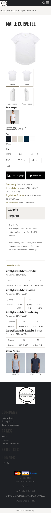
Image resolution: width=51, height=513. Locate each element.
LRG (8, 160)
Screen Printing (12, 188)
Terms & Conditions (10, 425)
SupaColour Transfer (15, 195)
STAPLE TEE (35, 374)
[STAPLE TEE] (35, 363)
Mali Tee (15, 374)
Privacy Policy (8, 421)
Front (12, 84)
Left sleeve (12, 103)
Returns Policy (8, 418)
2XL (32, 160)
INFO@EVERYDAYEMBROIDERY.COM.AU (25, 496)
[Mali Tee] (15, 363)
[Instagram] (8, 463)
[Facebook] (4, 463)
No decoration (12, 202)
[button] (43, 2)
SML (21, 154)
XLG (20, 160)
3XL (8, 166)
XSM (8, 154)
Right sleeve (27, 103)
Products (12, 10)
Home (3, 10)
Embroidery (11, 184)
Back (27, 84)
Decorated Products (10, 443)
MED (33, 154)
